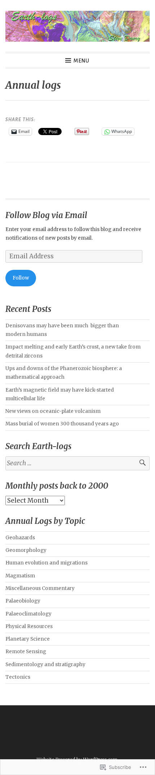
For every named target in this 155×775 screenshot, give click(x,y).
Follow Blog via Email (46, 215)
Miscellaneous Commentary (40, 588)
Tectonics (17, 677)
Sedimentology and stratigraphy (45, 664)
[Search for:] (77, 463)
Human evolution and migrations (46, 563)
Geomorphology (25, 550)
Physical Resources (29, 626)
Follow (21, 278)
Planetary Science (27, 639)
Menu (81, 61)
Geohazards (20, 538)
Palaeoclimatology (28, 614)
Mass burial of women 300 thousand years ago (62, 424)
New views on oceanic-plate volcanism (53, 411)
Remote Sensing (25, 652)
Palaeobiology (22, 601)
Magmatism (20, 576)
